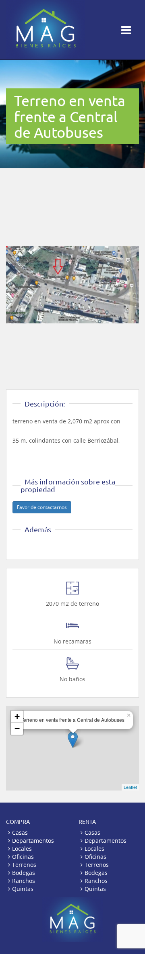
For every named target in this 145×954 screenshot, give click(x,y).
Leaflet (130, 787)
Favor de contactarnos (42, 507)
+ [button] (17, 716)
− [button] (17, 728)
